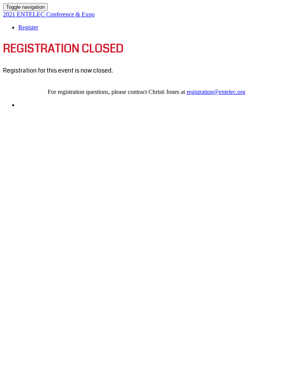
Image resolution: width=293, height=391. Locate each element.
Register (28, 27)
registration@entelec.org (216, 92)
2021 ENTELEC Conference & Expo (49, 14)
